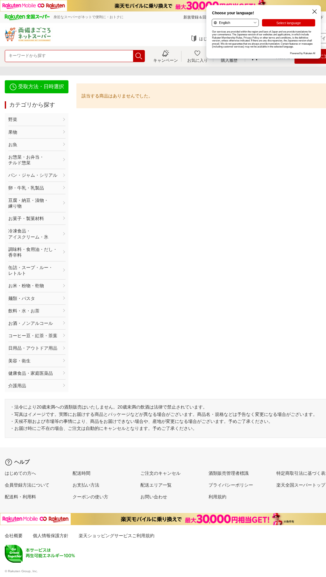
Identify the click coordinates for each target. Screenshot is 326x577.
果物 (12, 132)
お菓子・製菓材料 (26, 218)
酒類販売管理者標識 (229, 473)
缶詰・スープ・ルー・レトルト (30, 270)
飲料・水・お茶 (23, 310)
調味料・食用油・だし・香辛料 (32, 252)
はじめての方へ (20, 473)
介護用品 (17, 385)
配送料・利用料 (20, 496)
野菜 (12, 119)
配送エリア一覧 (156, 485)
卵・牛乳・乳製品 (26, 187)
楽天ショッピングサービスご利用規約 (116, 535)
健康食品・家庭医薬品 (30, 373)
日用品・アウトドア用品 (32, 348)
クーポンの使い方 (90, 496)
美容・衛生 (19, 360)
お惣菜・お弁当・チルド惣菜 (26, 159)
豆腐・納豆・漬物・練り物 (28, 203)
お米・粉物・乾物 (26, 285)
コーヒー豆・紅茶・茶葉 (32, 335)
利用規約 (217, 496)
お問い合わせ (153, 496)
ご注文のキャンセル (160, 473)
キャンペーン (165, 60)
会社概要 (14, 535)
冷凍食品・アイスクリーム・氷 (28, 233)
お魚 (12, 144)
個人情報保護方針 (50, 535)
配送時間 (81, 473)
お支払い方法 (86, 485)
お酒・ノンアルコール (30, 323)
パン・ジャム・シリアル (32, 175)
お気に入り (197, 60)
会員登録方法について (27, 485)
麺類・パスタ (21, 298)
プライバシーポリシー (231, 485)
